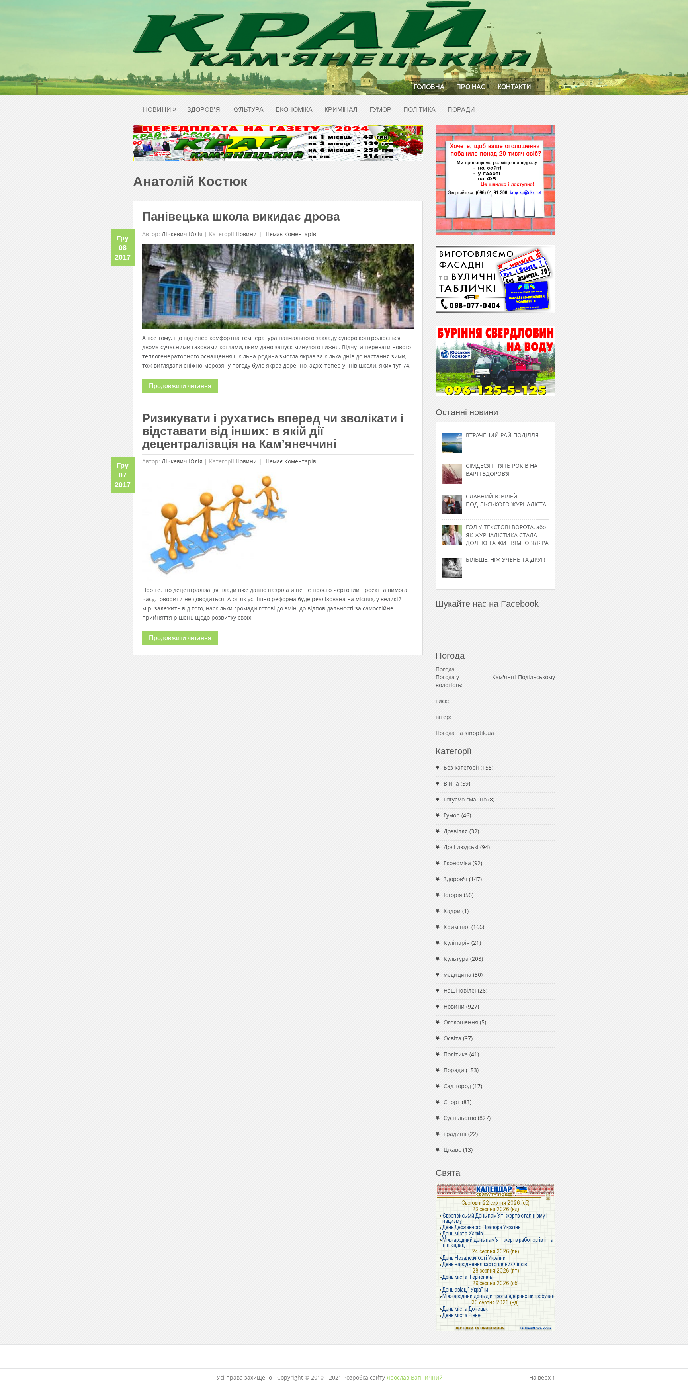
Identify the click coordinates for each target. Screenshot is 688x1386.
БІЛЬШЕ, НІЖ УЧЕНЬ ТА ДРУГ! (505, 559)
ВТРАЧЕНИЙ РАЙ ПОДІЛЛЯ (502, 435)
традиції (455, 1134)
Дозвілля (456, 831)
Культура (248, 109)
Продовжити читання (180, 386)
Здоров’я (203, 109)
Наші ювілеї (460, 990)
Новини (159, 109)
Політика (419, 109)
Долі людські (461, 847)
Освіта (452, 1038)
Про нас (471, 87)
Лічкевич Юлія (182, 234)
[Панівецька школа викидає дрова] (278, 288)
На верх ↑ (542, 1377)
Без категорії (461, 767)
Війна (451, 783)
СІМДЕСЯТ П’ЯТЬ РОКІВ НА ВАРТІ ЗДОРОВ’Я (502, 469)
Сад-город (457, 1086)
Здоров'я (455, 879)
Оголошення (461, 1022)
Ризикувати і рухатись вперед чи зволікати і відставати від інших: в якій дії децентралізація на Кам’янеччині (272, 431)
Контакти (514, 87)
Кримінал (341, 109)
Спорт (452, 1102)
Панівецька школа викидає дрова (241, 216)
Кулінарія (457, 942)
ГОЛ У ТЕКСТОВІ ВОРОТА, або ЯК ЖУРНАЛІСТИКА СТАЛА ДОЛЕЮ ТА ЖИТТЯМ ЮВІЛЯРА (507, 535)
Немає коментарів (290, 234)
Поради (461, 109)
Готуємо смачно (465, 799)
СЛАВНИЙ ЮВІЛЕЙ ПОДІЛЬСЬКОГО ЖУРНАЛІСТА (506, 500)
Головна (429, 87)
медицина (457, 974)
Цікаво (452, 1149)
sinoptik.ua (479, 733)
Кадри (452, 911)
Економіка (294, 109)
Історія (453, 895)
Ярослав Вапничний (415, 1377)
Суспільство (460, 1118)
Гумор (380, 109)
